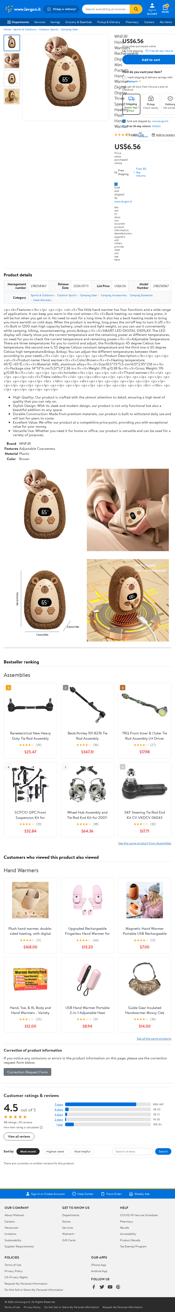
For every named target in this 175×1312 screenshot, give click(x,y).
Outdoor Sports (48, 29)
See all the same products (154, 1038)
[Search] (136, 9)
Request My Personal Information (26, 1283)
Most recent (28, 1151)
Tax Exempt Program (133, 1246)
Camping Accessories (113, 295)
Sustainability (13, 1240)
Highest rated (55, 1151)
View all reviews (19, 1136)
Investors (10, 1234)
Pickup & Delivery (108, 22)
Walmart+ (68, 1234)
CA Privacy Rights (16, 1277)
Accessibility (128, 1234)
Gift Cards (68, 1240)
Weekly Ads (141, 1194)
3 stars (59, 1114)
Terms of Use (13, 1265)
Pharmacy (132, 22)
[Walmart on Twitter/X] (101, 1287)
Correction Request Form (27, 1071)
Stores (66, 1221)
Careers (149, 22)
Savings (55, 22)
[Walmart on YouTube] (110, 1287)
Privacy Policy (14, 1271)
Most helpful (82, 1151)
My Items (166, 22)
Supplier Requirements (19, 1246)
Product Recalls (130, 1240)
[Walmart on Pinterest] (118, 1287)
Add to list (137, 135)
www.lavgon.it (123, 201)
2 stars (59, 1119)
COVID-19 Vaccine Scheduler (139, 1215)
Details (156, 126)
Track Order (114, 1194)
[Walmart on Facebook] (93, 1287)
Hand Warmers (42, 300)
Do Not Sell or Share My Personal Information (34, 1290)
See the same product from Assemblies (144, 843)
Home (7, 29)
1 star (60, 1124)
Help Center (85, 1194)
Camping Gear (69, 29)
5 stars (59, 1104)
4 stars (58, 1109)
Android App (99, 1271)
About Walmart (14, 1215)
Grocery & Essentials (78, 22)
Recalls (124, 1228)
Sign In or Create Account (48, 1194)
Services (39, 22)
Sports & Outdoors (24, 29)
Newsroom (11, 1228)
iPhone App (98, 1265)
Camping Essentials (141, 295)
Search (163, 1151)
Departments (20, 22)
